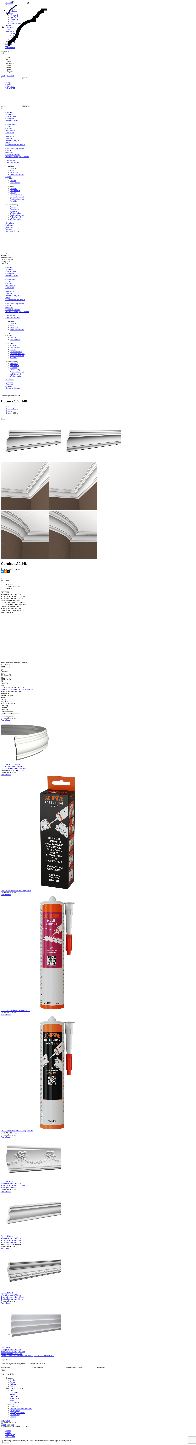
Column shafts (15, 191)
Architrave (14, 207)
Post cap (13, 193)
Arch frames (9, 133)
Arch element (10, 161)
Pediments (9, 138)
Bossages (8, 229)
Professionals (10, 48)
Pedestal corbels (15, 217)
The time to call (99, 1368)
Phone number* (37, 1368)
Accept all (5, 1443)
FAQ (12, 1400)
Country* (68, 1368)
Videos (7, 29)
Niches (7, 143)
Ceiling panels (10, 124)
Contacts (13, 1417)
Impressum (14, 1407)
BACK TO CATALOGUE (44, 1356)
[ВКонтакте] (2, 571)
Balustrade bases (16, 195)
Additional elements (12, 163)
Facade (11, 76)
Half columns (10, 131)
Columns (8, 128)
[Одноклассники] (5, 571)
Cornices (8, 112)
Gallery (12, 1390)
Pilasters (8, 126)
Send (3, 1370)
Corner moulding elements (14, 148)
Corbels (8, 151)
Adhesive (13, 1384)
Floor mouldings (11, 116)
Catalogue (5, 76)
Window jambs (15, 219)
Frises (12, 170)
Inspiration (14, 1392)
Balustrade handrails (17, 197)
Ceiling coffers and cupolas (15, 145)
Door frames (9, 136)
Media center (14, 1398)
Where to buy (10, 86)
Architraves (14, 173)
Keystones (13, 211)
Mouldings (9, 114)
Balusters (13, 189)
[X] (8, 571)
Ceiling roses (10, 119)
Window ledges (15, 213)
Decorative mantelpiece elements (17, 157)
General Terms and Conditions (21, 1409)
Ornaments (9, 153)
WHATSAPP (10, 88)
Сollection (13, 1386)
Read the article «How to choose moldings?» (17, 689)
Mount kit (13, 201)
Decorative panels (11, 121)
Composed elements (12, 155)
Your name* (5, 1368)
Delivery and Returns (17, 1413)
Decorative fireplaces (13, 141)
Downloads (14, 1396)
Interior (8, 82)
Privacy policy (15, 1411)
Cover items (9, 223)
